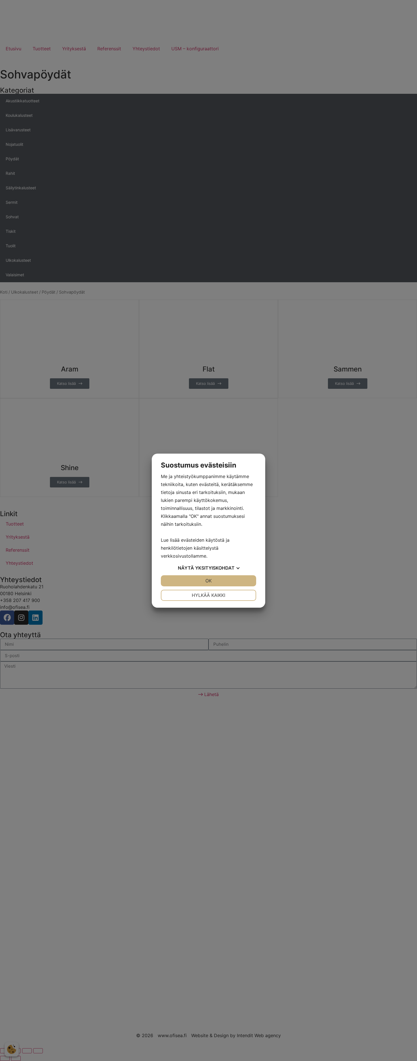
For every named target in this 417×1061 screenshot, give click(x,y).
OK (208, 581)
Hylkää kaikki (208, 595)
